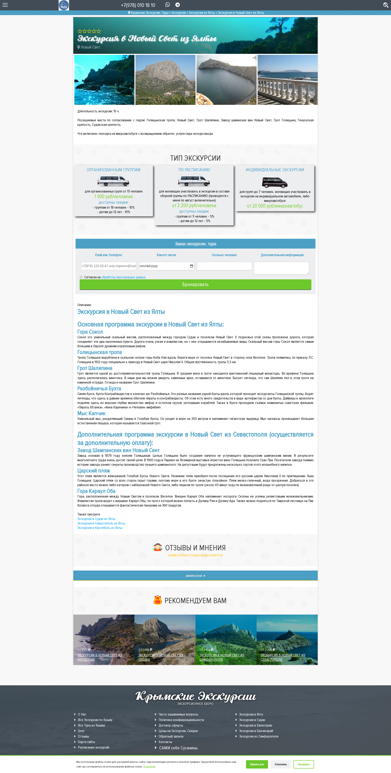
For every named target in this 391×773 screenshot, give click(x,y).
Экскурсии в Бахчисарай (255, 731)
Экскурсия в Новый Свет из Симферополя (222, 657)
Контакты (165, 742)
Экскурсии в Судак (251, 720)
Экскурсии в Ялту (250, 714)
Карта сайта (86, 742)
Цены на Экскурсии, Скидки (178, 731)
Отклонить (281, 764)
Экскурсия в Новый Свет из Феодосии (99, 657)
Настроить (304, 764)
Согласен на (114, 277)
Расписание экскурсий (93, 747)
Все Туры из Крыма (91, 725)
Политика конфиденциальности (181, 720)
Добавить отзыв (194, 576)
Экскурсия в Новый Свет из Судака (160, 657)
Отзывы (83, 736)
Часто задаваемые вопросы (178, 714)
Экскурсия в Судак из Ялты (96, 518)
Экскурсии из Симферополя (258, 736)
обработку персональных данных (123, 277)
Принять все (257, 764)
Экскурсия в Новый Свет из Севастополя (283, 657)
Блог (81, 731)
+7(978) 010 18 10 (138, 5)
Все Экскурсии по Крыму (94, 720)
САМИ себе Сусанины (178, 748)
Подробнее (149, 766)
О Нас (81, 714)
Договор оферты (170, 725)
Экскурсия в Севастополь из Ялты (101, 523)
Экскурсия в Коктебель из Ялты (99, 527)
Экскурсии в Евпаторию (255, 725)
